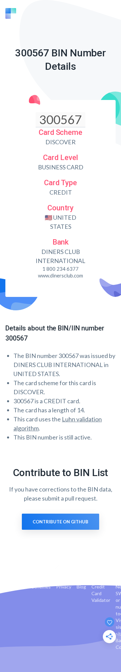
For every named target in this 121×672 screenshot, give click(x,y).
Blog (81, 586)
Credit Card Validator (100, 593)
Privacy (63, 586)
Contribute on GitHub (60, 521)
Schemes (41, 586)
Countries (15, 586)
